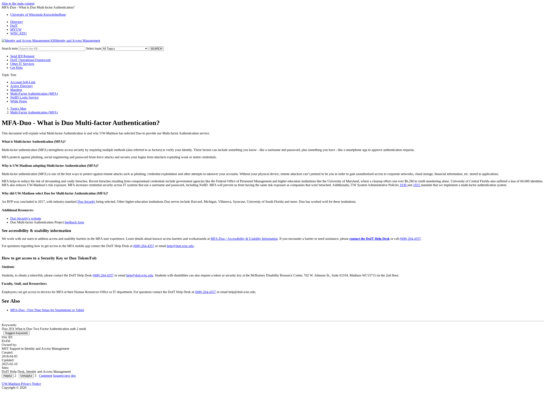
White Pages (18, 101)
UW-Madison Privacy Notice (21, 384)
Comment (45, 375)
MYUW (16, 29)
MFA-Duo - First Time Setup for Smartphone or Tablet (47, 310)
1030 (403, 185)
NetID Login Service (24, 97)
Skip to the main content (18, 3)
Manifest (16, 90)
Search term (10, 48)
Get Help (16, 67)
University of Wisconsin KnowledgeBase (38, 14)
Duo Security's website (25, 218)
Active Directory (21, 86)
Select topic (94, 48)
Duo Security (86, 201)
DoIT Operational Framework (30, 60)
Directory (16, 22)
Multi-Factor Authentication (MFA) (34, 93)
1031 (417, 185)
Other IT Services (22, 64)
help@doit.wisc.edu (180, 246)
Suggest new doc (64, 375)
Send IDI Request (22, 56)
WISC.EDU (18, 33)
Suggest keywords (16, 333)
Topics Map (18, 108)
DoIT (14, 25)
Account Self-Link (22, 82)
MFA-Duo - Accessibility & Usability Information (244, 238)
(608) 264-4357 (410, 238)
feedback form (74, 222)
